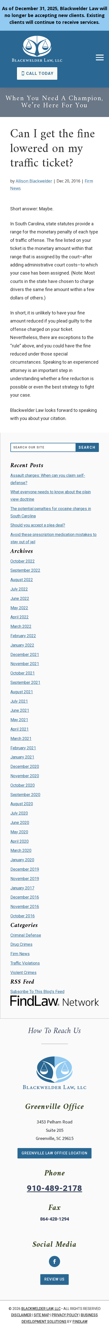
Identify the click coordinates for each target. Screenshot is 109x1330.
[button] (99, 57)
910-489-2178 (54, 1188)
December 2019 (24, 869)
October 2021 (22, 673)
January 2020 (22, 859)
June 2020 (19, 822)
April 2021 (19, 729)
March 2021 (20, 738)
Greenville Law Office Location (54, 1153)
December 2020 (24, 766)
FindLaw (79, 1322)
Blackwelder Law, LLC (41, 1309)
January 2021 (22, 757)
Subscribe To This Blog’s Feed (37, 991)
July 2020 (19, 813)
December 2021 (24, 654)
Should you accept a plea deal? (37, 525)
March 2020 (20, 850)
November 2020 (24, 775)
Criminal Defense (25, 935)
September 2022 (25, 570)
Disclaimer (21, 1315)
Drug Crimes (21, 944)
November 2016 (24, 906)
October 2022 (22, 561)
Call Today (39, 73)
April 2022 (19, 617)
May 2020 (19, 832)
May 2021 (19, 719)
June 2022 (19, 598)
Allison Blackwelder (34, 181)
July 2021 (19, 701)
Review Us (54, 1279)
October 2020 (22, 785)
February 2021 (23, 748)
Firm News (20, 953)
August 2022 (21, 579)
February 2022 (23, 635)
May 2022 (19, 607)
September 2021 (25, 682)
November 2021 (24, 663)
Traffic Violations (25, 963)
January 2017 (22, 888)
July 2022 (19, 589)
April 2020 (19, 841)
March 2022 (20, 626)
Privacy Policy (65, 1315)
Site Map (41, 1315)
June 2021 (19, 710)
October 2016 (22, 916)
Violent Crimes (23, 972)
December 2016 (24, 897)
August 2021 (21, 691)
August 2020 (21, 803)
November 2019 (24, 878)
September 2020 (25, 794)
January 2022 (22, 645)
